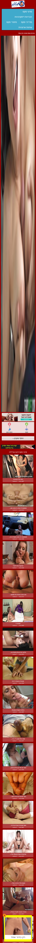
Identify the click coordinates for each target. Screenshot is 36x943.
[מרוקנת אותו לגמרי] (18, 552)
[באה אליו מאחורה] (18, 466)
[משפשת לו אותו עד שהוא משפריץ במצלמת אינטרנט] (18, 495)
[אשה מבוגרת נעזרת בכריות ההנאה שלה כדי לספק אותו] (18, 812)
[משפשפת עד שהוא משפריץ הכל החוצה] (18, 524)
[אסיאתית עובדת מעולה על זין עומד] (18, 841)
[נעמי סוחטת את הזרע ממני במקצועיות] (18, 783)
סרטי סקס (27, 11)
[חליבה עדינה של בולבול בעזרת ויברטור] (18, 639)
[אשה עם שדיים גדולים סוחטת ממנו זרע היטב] (18, 754)
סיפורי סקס (11, 22)
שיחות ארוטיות (25, 27)
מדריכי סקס (26, 22)
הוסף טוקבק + (18, 438)
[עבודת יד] (18, 610)
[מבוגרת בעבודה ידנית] (18, 668)
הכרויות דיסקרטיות (23, 17)
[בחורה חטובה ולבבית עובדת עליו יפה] (18, 898)
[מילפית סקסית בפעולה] (18, 697)
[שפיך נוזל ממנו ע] (18, 725)
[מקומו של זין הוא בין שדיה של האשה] (18, 870)
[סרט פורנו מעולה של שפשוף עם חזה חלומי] (18, 581)
